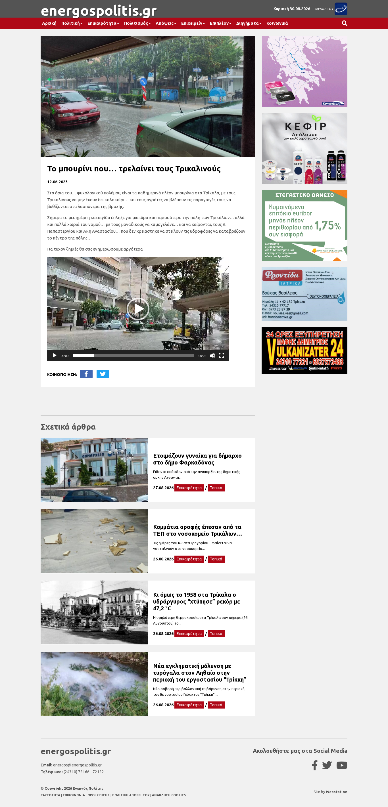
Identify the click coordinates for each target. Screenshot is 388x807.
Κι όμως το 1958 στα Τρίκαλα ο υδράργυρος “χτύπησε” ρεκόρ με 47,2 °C (196, 601)
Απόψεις (165, 23)
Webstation (336, 792)
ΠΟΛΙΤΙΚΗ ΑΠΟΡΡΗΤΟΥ (130, 795)
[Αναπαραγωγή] (54, 355)
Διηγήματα (247, 23)
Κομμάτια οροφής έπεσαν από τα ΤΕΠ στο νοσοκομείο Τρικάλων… (197, 530)
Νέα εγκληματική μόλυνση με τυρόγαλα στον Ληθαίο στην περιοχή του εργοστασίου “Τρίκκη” (199, 673)
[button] (138, 309)
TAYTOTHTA (51, 795)
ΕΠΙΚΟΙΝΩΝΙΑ (74, 795)
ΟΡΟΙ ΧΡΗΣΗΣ (98, 795)
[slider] (133, 355)
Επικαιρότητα (101, 23)
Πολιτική (70, 23)
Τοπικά (216, 488)
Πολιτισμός (136, 23)
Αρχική (49, 23)
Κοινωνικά (277, 23)
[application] (138, 309)
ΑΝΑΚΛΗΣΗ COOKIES (169, 795)
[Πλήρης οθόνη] (221, 355)
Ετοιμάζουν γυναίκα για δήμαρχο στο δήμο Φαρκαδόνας (197, 459)
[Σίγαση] (212, 355)
